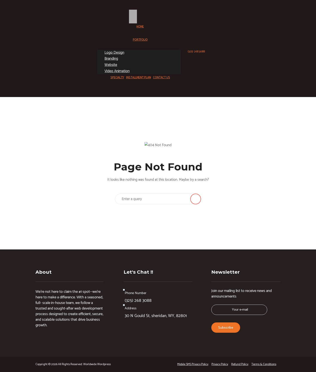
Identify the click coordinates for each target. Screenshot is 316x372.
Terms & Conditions (264, 364)
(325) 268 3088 (196, 51)
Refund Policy (239, 364)
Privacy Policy (220, 364)
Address (131, 308)
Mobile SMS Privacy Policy (192, 364)
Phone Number (135, 293)
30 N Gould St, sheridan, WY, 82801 (156, 315)
